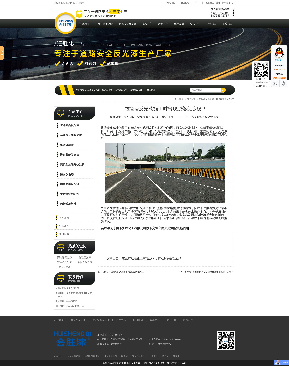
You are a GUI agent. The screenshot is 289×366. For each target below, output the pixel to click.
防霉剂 (124, 356)
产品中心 (163, 23)
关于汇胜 (211, 23)
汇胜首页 (85, 23)
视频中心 (147, 23)
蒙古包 (165, 356)
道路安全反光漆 (127, 23)
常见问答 (191, 99)
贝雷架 (154, 356)
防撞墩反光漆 (136, 90)
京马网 (182, 363)
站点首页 (179, 99)
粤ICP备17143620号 (154, 363)
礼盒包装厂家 (74, 356)
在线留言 (210, 3)
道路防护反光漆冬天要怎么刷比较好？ (129, 272)
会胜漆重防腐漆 (92, 356)
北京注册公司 (110, 356)
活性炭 (176, 356)
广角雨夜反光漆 (104, 23)
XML (197, 3)
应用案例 (179, 23)
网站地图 (171, 3)
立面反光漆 (150, 90)
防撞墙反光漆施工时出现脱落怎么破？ (217, 99)
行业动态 (64, 226)
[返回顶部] (284, 83)
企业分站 (185, 3)
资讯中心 (195, 23)
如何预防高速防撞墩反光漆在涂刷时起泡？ (213, 272)
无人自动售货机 (139, 356)
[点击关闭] (284, 45)
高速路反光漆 (93, 90)
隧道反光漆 (107, 90)
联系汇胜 (227, 23)
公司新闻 (64, 217)
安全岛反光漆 (121, 90)
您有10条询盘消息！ (225, 3)
